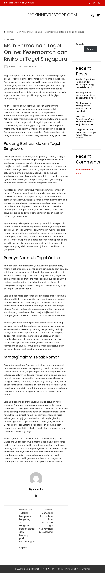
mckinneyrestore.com (52, 15)
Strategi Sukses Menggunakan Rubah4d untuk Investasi (83, 107)
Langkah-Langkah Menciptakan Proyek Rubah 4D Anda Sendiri (86, 133)
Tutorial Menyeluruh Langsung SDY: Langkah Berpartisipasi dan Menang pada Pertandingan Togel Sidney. (27, 528)
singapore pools (58, 135)
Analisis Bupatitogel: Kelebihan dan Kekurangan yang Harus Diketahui (86, 83)
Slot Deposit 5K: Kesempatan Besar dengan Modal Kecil (86, 95)
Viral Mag (70, 569)
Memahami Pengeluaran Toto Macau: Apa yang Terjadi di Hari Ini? (85, 120)
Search (80, 44)
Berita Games (9, 39)
